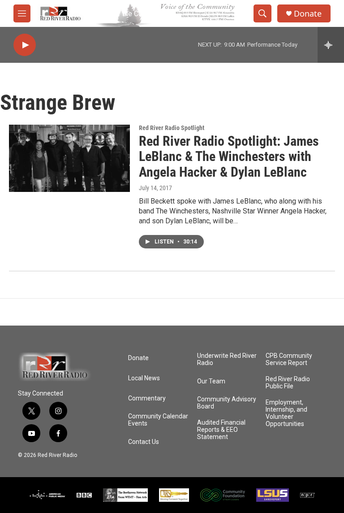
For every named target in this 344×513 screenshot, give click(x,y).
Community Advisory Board (226, 403)
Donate (308, 13)
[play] (24, 45)
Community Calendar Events (158, 420)
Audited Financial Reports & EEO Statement (221, 429)
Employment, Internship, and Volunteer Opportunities (286, 413)
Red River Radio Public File (288, 383)
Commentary (147, 398)
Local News (144, 378)
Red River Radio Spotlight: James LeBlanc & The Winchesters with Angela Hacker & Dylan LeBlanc (229, 156)
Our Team (211, 381)
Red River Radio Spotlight (171, 127)
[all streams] (331, 45)
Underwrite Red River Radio (227, 359)
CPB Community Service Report (289, 359)
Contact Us (143, 442)
